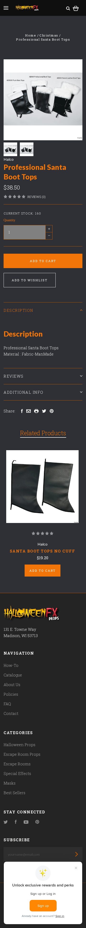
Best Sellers (14, 792)
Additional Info (23, 392)
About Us (12, 684)
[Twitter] (6, 822)
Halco (9, 159)
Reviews (14, 376)
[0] (76, 7)
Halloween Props (19, 744)
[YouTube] (26, 822)
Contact (11, 713)
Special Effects (17, 773)
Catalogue (13, 674)
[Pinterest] (37, 822)
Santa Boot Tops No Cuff (42, 550)
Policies (11, 694)
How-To (11, 665)
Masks (10, 783)
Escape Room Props (22, 754)
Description (18, 310)
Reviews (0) (36, 197)
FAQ (7, 703)
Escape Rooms (17, 763)
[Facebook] (16, 822)
